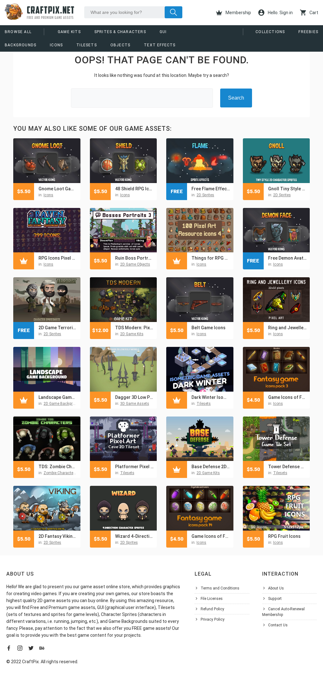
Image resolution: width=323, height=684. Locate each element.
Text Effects (159, 45)
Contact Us (278, 625)
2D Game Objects (135, 264)
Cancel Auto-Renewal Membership (283, 612)
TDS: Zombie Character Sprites (57, 466)
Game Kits (69, 32)
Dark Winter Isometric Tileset (210, 397)
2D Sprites (205, 195)
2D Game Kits (132, 334)
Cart (313, 12)
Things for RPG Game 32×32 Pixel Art (210, 258)
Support (275, 598)
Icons (56, 45)
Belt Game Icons (208, 327)
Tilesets (86, 45)
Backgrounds (20, 45)
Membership (238, 12)
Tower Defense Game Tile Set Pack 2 (287, 466)
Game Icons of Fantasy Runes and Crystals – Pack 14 (210, 536)
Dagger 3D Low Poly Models (134, 397)
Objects (120, 45)
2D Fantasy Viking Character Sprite (57, 536)
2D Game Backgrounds (64, 403)
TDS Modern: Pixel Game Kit (134, 327)
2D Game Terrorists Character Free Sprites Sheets (57, 327)
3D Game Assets (134, 403)
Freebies (308, 32)
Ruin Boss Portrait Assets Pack (134, 258)
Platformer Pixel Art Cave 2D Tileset (134, 466)
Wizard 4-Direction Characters (134, 536)
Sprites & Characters (120, 32)
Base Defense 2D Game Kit (210, 466)
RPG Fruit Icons (284, 536)
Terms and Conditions (220, 588)
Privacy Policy (213, 619)
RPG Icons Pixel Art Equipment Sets (57, 258)
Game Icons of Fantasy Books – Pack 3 (287, 397)
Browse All (18, 32)
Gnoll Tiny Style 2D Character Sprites (287, 188)
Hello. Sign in (280, 12)
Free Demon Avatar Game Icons (287, 258)
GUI (163, 32)
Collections (270, 32)
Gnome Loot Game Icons (57, 188)
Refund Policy (212, 609)
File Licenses (212, 598)
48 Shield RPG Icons (134, 188)
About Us (276, 588)
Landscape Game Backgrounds (57, 397)
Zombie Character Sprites (65, 473)
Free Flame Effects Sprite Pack (210, 188)
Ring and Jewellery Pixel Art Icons (287, 327)
